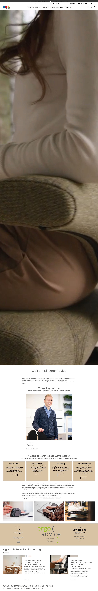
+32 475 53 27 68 (79, 538)
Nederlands (91, 3)
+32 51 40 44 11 (18, 538)
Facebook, (46, 498)
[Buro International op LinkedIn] (81, 3)
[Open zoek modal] (88, 7)
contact (55, 390)
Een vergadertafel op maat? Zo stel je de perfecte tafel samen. (33, 562)
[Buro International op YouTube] (86, 3)
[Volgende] (67, 1)
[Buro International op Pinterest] (83, 3)
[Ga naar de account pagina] (91, 7)
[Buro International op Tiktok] (85, 3)
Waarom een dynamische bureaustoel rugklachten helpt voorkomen (81, 563)
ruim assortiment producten (57, 380)
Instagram (51, 498)
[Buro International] (6, 7)
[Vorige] (30, 1)
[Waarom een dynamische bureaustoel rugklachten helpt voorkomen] (64, 568)
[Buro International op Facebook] (78, 3)
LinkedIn (58, 498)
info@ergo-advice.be (18, 537)
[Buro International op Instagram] (80, 3)
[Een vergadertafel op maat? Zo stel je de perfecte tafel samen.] (17, 568)
